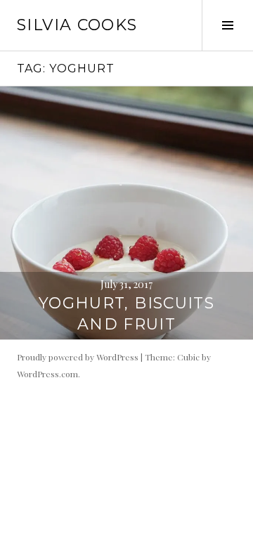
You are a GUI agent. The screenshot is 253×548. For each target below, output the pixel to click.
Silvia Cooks (77, 24)
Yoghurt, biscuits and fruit (126, 314)
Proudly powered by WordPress (77, 357)
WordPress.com (47, 373)
